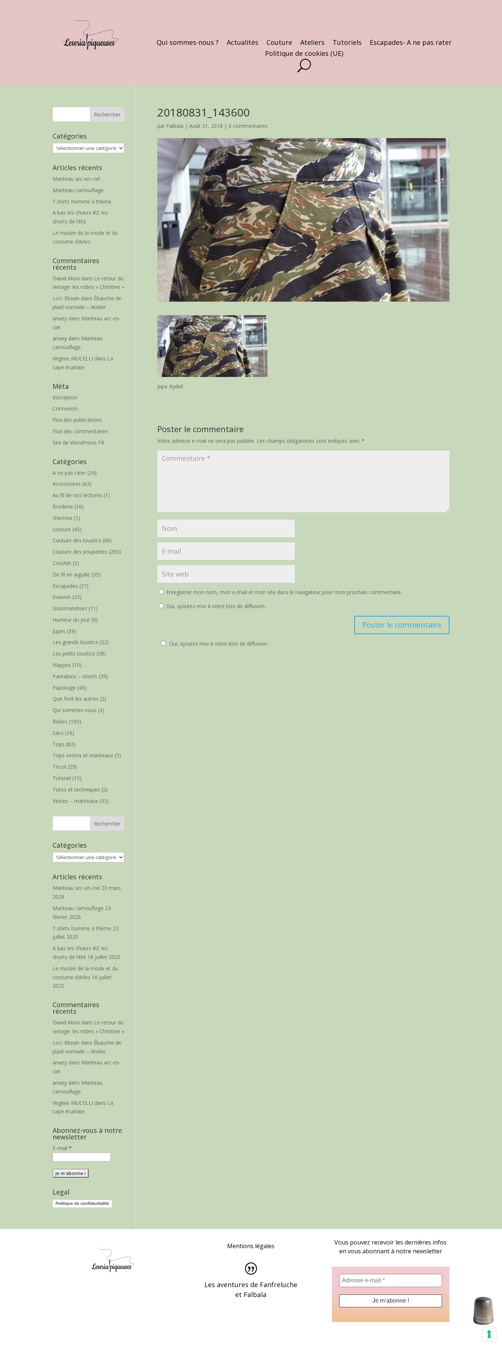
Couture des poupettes (80, 551)
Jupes (59, 631)
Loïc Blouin (66, 298)
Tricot (60, 766)
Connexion (65, 408)
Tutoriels (347, 43)
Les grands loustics (75, 642)
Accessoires (67, 483)
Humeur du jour (71, 619)
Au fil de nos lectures (77, 495)
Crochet (62, 563)
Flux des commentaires (80, 431)
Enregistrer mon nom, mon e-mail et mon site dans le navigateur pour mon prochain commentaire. (284, 592)
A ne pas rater (69, 472)
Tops (59, 744)
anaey (60, 318)
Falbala (174, 125)
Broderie (63, 506)
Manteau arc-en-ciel (76, 178)
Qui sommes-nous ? (188, 43)
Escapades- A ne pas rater (411, 43)
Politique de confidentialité (82, 1203)
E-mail (62, 1148)
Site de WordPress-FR (78, 442)
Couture (279, 43)
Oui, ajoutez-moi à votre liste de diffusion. (215, 606)
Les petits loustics (74, 653)
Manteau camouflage (78, 190)
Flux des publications (77, 419)
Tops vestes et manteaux (83, 755)
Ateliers (312, 43)
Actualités (242, 43)
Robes (60, 721)
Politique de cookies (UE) (304, 54)
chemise (62, 517)
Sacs (58, 732)
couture (62, 529)
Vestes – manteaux (75, 800)
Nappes (62, 664)
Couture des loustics (77, 540)
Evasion (62, 596)
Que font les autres (75, 698)
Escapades (65, 585)
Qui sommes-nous (75, 710)
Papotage (64, 687)
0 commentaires (248, 125)
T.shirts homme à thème (82, 201)
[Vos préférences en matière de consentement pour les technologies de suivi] (489, 1334)
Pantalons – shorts (75, 676)
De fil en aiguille (71, 574)
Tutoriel (62, 778)
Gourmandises (70, 608)
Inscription (65, 397)
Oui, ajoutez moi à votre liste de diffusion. (218, 643)
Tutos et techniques (76, 789)
